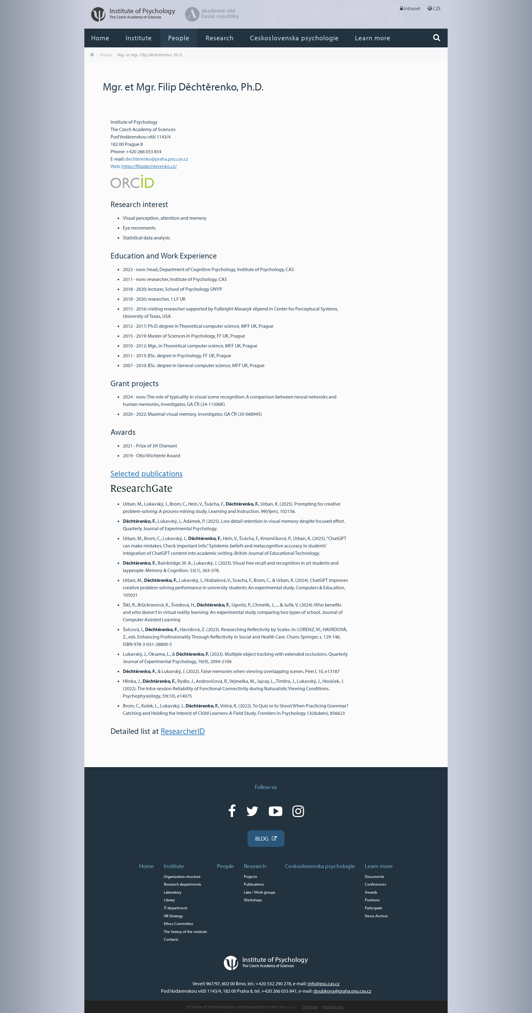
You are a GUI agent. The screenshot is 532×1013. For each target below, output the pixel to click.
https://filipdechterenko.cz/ (149, 166)
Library (169, 899)
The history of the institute (185, 931)
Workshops (253, 899)
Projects (250, 876)
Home (100, 38)
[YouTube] (275, 810)
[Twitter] (252, 810)
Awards (371, 892)
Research (220, 38)
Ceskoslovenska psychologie (294, 38)
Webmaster (333, 1007)
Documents (374, 876)
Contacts (171, 939)
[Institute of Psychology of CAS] (130, 20)
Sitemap (309, 1007)
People (178, 38)
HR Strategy (173, 915)
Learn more (372, 38)
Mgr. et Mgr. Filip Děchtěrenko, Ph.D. (150, 55)
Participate (373, 907)
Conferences (375, 884)
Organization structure (182, 876)
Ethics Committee (178, 923)
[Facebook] (232, 810)
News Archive (376, 915)
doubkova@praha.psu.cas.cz (342, 991)
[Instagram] (298, 810)
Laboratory (172, 892)
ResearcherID (183, 731)
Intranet (412, 8)
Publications (254, 884)
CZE (437, 8)
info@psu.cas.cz (324, 983)
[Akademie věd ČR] (212, 20)
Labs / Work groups (259, 892)
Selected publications (147, 473)
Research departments (182, 884)
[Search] (436, 37)
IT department (175, 907)
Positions (372, 899)
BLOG (261, 838)
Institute (138, 38)
